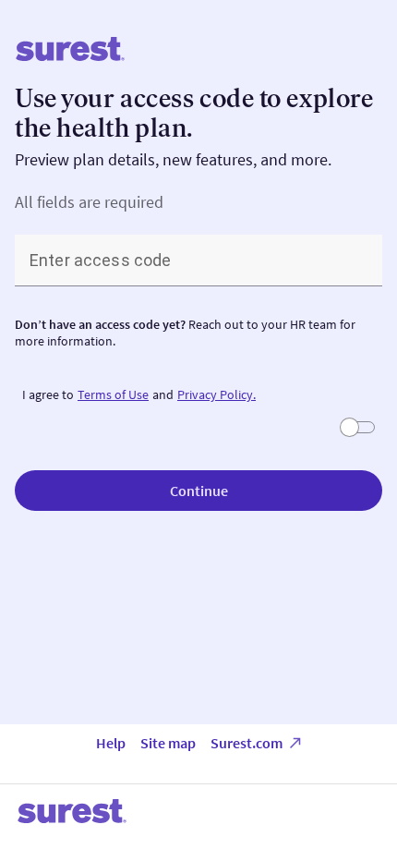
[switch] (358, 427)
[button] (198, 490)
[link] (113, 394)
